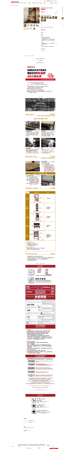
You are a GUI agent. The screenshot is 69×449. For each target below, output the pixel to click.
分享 (42, 51)
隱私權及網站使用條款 (29, 448)
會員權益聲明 (39, 448)
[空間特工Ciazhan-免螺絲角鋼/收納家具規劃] (15, 2)
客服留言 (39, 447)
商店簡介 (28, 447)
